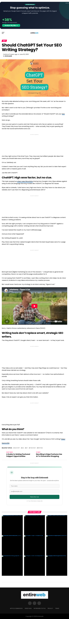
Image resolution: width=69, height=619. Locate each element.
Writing (40, 448)
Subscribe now (34, 497)
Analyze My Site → (11, 25)
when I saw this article (25, 181)
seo (22, 448)
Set (27, 448)
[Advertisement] (34, 143)
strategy (32, 448)
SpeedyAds (28, 608)
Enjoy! (63, 439)
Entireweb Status (40, 608)
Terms (57, 608)
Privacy (50, 608)
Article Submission (16, 608)
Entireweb (8, 56)
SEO (63, 114)
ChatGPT (17, 448)
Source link (5, 443)
